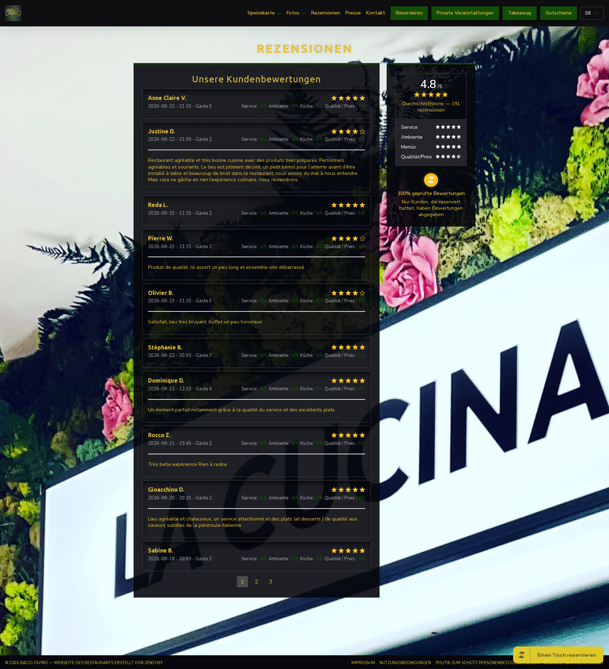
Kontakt (375, 13)
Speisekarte (261, 13)
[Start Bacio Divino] (13, 13)
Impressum (363, 662)
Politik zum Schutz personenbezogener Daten (487, 662)
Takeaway (519, 13)
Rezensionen (325, 13)
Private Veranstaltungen (465, 13)
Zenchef (153, 662)
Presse (353, 13)
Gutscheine (559, 13)
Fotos (293, 13)
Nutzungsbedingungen (405, 662)
